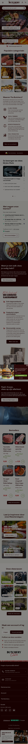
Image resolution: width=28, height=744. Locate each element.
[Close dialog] (27, 365)
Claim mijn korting (21, 375)
